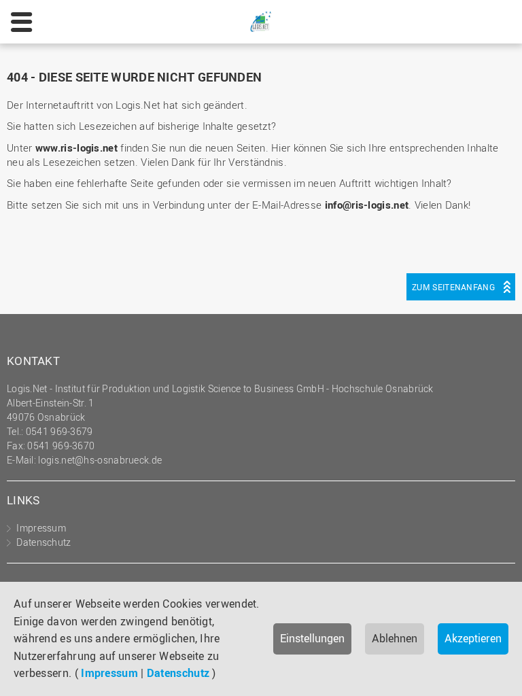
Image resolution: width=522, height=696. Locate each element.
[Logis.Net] (261, 20)
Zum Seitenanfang (453, 286)
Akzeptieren (473, 638)
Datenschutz (178, 672)
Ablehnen (394, 638)
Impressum (109, 672)
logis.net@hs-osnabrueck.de (100, 459)
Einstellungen (312, 638)
